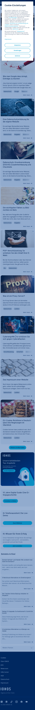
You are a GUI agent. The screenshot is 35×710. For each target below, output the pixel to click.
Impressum (8, 39)
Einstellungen (13, 17)
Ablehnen (17, 56)
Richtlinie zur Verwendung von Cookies (16, 24)
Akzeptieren (20, 31)
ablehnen (15, 29)
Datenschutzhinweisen (11, 26)
